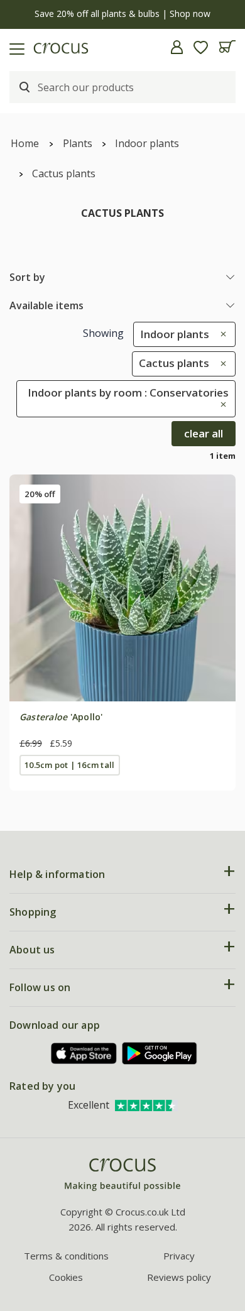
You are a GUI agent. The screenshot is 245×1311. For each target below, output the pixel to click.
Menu (14, 47)
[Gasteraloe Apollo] (122, 587)
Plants (77, 143)
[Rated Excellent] (146, 1104)
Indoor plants (147, 143)
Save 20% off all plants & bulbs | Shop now (122, 13)
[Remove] (220, 334)
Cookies (66, 1277)
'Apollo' (61, 717)
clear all (203, 433)
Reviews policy (179, 1277)
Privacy (179, 1255)
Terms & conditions (66, 1255)
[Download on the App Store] (84, 1053)
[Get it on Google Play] (159, 1053)
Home (25, 143)
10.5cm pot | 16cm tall (69, 765)
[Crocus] (122, 1175)
